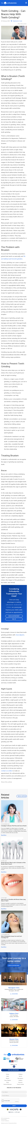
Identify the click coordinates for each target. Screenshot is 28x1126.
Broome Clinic (14, 1039)
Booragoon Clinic (14, 987)
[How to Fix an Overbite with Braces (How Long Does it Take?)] (12, 885)
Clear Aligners (7, 1080)
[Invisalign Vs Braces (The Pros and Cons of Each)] (12, 811)
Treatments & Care (17, 21)
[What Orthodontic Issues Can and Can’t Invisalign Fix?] (12, 922)
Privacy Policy (4, 1119)
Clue (7, 1123)
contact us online (6, 771)
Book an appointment (14, 965)
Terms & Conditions (5, 1120)
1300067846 (15, 993)
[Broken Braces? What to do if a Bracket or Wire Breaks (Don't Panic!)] (12, 848)
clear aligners (20, 635)
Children (20, 1074)
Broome (20, 1082)
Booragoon (20, 1078)
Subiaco (20, 1080)
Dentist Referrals (7, 1084)
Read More (3, 835)
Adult (7, 1076)
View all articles (22, 796)
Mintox (15, 1123)
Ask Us (20, 1076)
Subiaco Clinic (14, 1013)
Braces (7, 1078)
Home (7, 1074)
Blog (7, 1082)
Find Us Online (20, 1084)
